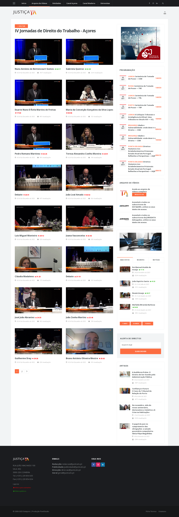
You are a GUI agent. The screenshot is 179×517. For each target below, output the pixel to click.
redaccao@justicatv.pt (72, 464)
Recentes (140, 260)
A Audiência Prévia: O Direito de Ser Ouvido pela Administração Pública (143, 374)
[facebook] (149, 3)
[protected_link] (38, 93)
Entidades (57, 3)
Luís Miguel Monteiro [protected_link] (29, 235)
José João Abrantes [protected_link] (28, 317)
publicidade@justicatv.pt (75, 467)
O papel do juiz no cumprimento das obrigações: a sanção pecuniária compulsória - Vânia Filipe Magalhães (143, 429)
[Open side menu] (14, 3)
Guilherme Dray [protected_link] (26, 358)
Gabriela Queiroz (78, 68)
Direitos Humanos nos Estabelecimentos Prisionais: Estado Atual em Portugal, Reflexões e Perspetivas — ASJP (141, 151)
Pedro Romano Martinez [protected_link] (31, 153)
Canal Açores (71, 3)
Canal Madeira (89, 3)
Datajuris (26, 511)
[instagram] (153, 3)
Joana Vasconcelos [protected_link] (79, 235)
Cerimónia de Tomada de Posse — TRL (141, 96)
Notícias (156, 260)
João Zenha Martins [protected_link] (79, 317)
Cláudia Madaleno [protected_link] (27, 276)
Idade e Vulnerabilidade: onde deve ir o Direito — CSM (142, 127)
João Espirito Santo (140, 281)
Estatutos (162, 511)
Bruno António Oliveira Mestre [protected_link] (85, 358)
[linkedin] (157, 3)
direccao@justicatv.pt (71, 470)
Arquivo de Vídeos (39, 3)
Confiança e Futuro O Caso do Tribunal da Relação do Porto (141, 391)
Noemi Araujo (138, 293)
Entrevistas (105, 3)
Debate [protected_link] (22, 194)
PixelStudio (44, 511)
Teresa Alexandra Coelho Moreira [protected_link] (87, 153)
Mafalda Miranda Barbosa (143, 305)
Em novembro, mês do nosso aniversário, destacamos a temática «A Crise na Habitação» (143, 409)
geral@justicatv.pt (66, 472)
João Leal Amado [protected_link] (78, 194)
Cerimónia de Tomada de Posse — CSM (141, 77)
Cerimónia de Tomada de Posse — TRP (141, 106)
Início (24, 3)
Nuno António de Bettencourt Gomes (38, 68)
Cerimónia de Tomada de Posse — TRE (140, 87)
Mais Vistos (124, 260)
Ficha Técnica (151, 511)
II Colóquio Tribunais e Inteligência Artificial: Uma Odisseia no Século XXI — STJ (141, 116)
